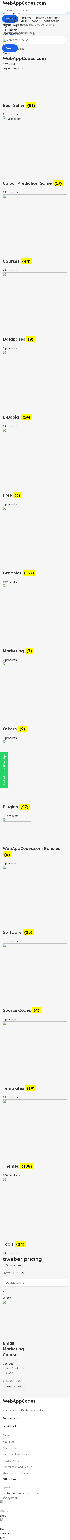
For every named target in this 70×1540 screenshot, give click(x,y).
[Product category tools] (35, 706)
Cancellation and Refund (17, 1467)
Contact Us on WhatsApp (4, 770)
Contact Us (9, 1448)
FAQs (6, 1435)
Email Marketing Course (13, 1349)
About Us (8, 1442)
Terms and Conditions (16, 1454)
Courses (8, 1363)
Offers (6, 1488)
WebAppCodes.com (24, 3)
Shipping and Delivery (16, 1473)
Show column (15, 1265)
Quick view (7, 1335)
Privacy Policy (11, 1460)
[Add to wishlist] (17, 1335)
